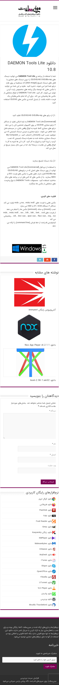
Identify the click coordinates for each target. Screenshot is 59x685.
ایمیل (53, 454)
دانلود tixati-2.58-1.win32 (43, 380)
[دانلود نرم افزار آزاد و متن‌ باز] (29, 10)
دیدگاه (52, 411)
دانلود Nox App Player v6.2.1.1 (40, 345)
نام (54, 443)
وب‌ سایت (52, 465)
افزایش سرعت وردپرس (29, 678)
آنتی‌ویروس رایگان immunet (42, 310)
